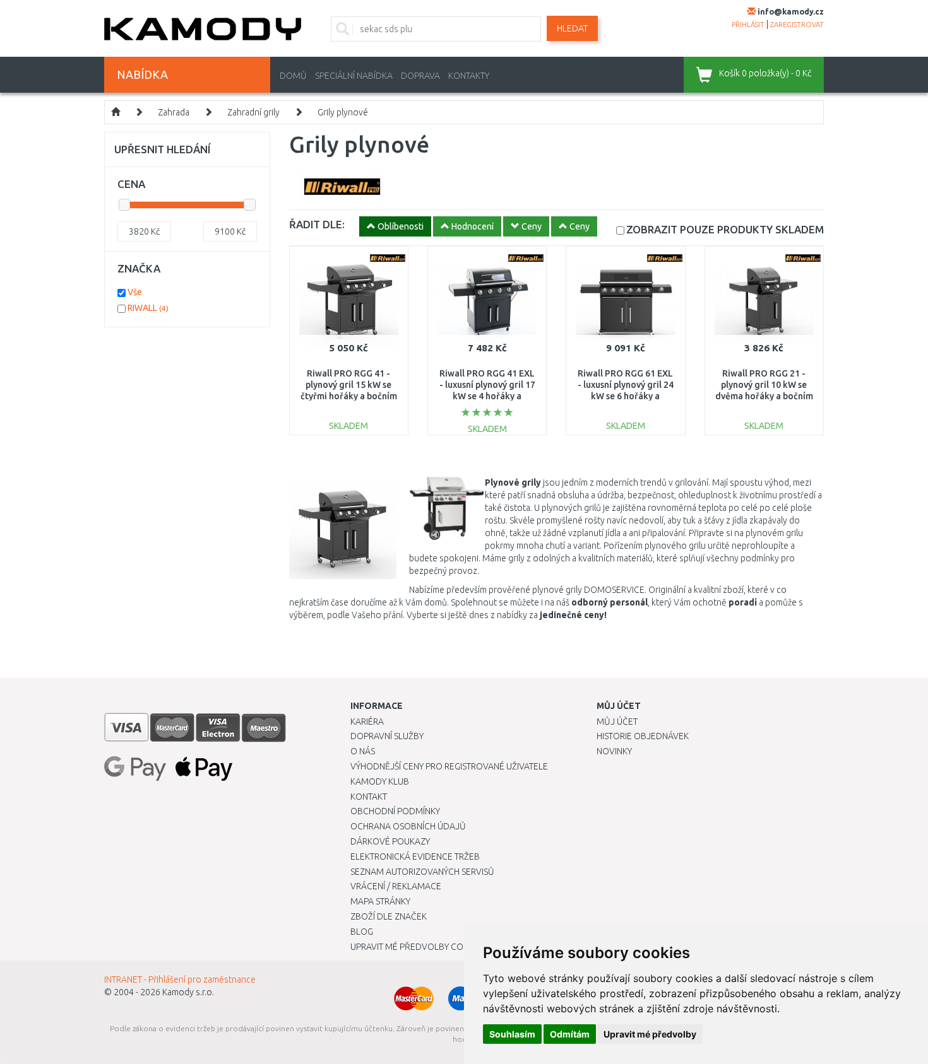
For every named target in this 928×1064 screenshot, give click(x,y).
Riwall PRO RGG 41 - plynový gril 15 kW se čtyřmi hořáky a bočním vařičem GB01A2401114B (348, 396)
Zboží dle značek (388, 916)
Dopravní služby (387, 736)
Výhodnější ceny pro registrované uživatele (449, 766)
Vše (135, 292)
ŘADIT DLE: (317, 224)
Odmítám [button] (570, 1034)
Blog (361, 932)
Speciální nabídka (354, 76)
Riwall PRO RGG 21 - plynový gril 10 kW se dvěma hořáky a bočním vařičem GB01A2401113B (764, 396)
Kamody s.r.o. (188, 992)
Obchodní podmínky (395, 811)
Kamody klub (379, 781)
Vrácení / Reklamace (395, 886)
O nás (362, 751)
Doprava (420, 76)
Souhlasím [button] (512, 1034)
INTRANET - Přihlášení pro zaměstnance (180, 979)
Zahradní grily (253, 112)
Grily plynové (343, 112)
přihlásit (748, 24)
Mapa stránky (380, 901)
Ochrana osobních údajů (408, 826)
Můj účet (617, 721)
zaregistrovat (797, 24)
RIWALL (148, 308)
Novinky (614, 751)
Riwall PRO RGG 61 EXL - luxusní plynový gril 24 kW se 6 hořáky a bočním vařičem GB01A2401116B (626, 396)
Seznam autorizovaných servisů (422, 872)
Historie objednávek (643, 736)
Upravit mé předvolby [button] (650, 1034)
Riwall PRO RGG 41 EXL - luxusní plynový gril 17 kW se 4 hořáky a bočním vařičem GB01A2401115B (487, 396)
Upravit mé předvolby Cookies (418, 947)
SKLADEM (725, 229)
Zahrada (173, 112)
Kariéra (367, 721)
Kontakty (468, 76)
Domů (293, 76)
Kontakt (368, 797)
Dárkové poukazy (390, 841)
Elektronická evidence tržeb (415, 856)
